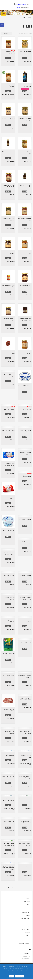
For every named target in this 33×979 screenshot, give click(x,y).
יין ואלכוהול (26, 901)
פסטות (27, 941)
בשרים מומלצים (25, 921)
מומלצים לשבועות (25, 929)
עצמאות (27, 938)
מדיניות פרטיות (19, 976)
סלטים (27, 935)
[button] (2, 25)
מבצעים (27, 904)
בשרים (27, 907)
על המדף (27, 932)
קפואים (27, 898)
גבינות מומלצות (25, 912)
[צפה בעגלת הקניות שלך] (3, 14)
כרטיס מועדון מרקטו (25, 918)
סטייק (27, 956)
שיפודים (27, 958)
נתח (28, 954)
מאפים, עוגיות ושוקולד (24, 943)
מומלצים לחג (26, 924)
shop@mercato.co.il (20, 4)
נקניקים (27, 915)
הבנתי (11, 976)
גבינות (27, 910)
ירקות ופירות (26, 926)
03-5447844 (17, 7)
